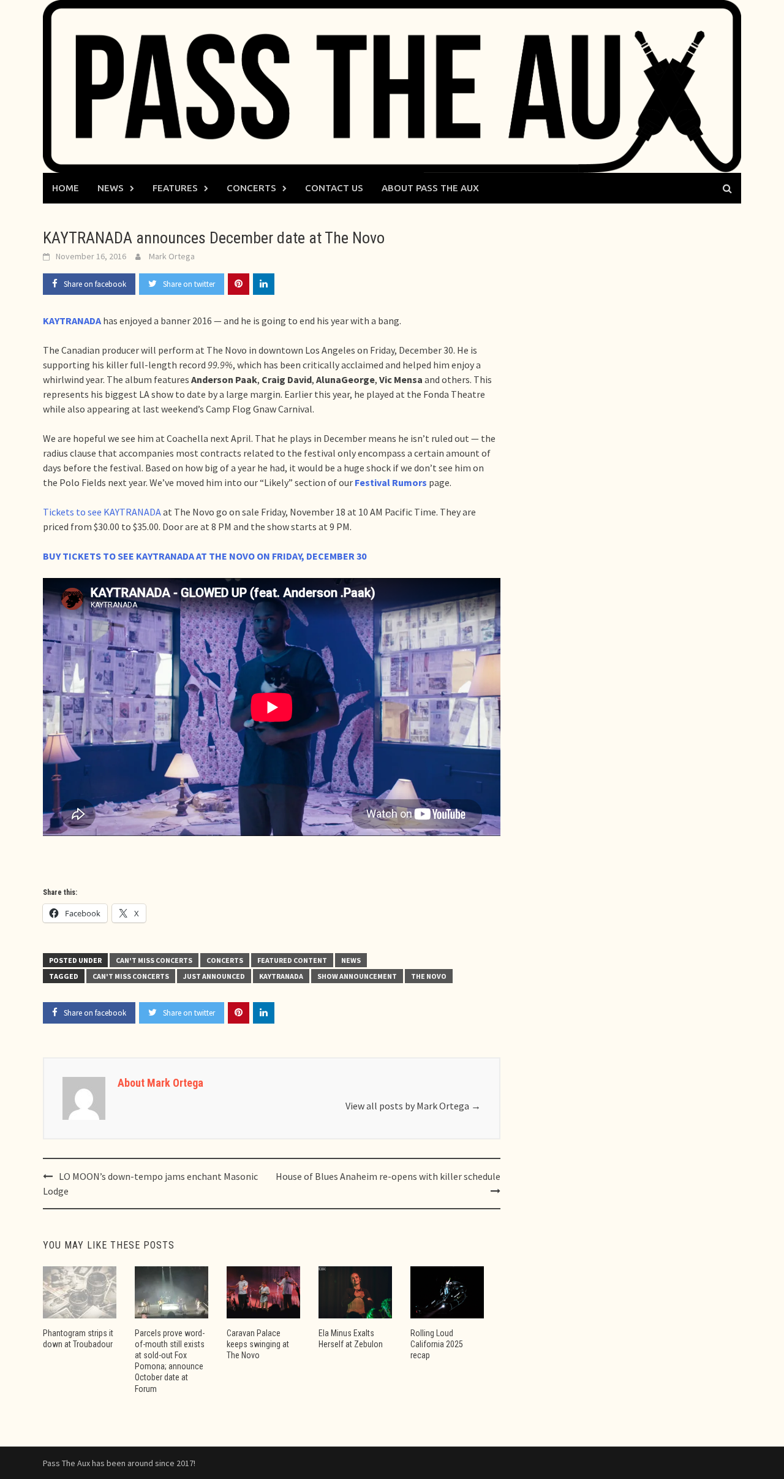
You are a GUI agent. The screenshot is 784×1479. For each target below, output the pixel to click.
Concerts (251, 188)
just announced (214, 976)
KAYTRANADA (281, 976)
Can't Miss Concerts (154, 960)
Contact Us (334, 188)
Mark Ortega (172, 256)
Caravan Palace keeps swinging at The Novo (258, 1344)
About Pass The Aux (430, 188)
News (110, 188)
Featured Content (292, 960)
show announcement (357, 976)
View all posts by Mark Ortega (413, 1106)
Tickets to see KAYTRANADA (102, 512)
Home (65, 188)
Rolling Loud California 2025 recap (436, 1344)
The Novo (429, 976)
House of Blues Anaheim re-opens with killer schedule (388, 1176)
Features (175, 188)
